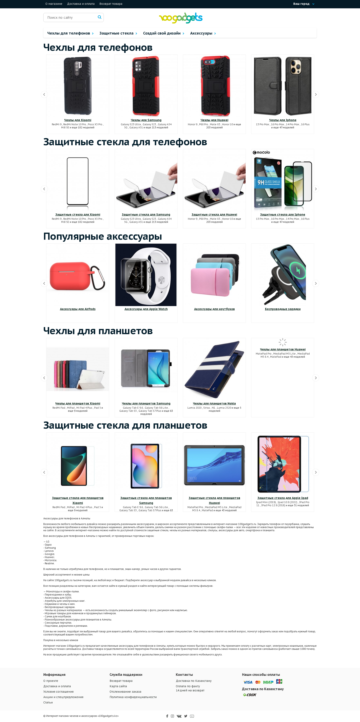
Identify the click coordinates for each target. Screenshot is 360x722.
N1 (213, 407)
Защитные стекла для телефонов (125, 141)
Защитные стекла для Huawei (214, 214)
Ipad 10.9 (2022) (287, 502)
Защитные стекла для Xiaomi (77, 214)
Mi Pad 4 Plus (84, 407)
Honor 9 (192, 124)
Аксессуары (201, 33)
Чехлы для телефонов (69, 33)
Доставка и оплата (81, 4)
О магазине (53, 4)
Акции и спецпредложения (63, 697)
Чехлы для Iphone (282, 120)
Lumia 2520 (224, 407)
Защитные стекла (117, 33)
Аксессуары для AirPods (78, 309)
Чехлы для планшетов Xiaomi (77, 403)
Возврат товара (110, 4)
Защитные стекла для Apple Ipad (283, 498)
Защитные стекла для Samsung (146, 214)
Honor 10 (227, 124)
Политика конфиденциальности (133, 697)
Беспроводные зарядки (283, 309)
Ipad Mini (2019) (266, 502)
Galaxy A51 (136, 127)
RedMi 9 (56, 124)
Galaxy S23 (149, 124)
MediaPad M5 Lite (284, 353)
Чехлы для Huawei (214, 120)
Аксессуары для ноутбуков (214, 309)
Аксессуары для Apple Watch (146, 309)
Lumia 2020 (194, 407)
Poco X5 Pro (95, 124)
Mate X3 (215, 124)
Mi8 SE (65, 127)
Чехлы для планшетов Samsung (146, 403)
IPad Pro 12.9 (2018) (273, 505)
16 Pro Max (277, 124)
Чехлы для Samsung (146, 120)
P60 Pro (203, 124)
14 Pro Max (292, 124)
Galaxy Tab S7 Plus (150, 410)
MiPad (71, 407)
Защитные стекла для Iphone (282, 214)
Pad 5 (97, 407)
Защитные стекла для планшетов (125, 424)
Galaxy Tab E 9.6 (133, 407)
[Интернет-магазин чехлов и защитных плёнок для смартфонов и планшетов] (180, 22)
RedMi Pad (58, 407)
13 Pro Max (262, 124)
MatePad (275, 356)
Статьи (48, 702)
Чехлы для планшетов (98, 330)
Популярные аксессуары (102, 236)
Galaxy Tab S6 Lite (156, 407)
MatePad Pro (263, 353)
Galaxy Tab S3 (128, 410)
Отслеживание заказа (125, 691)
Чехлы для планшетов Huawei (283, 349)
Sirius (206, 407)
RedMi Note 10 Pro (74, 124)
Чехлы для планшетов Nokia (214, 403)
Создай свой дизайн (162, 33)
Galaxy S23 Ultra (131, 124)
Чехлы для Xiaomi (77, 120)
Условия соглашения (58, 691)
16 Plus (305, 124)
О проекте (50, 681)
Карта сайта (118, 686)
